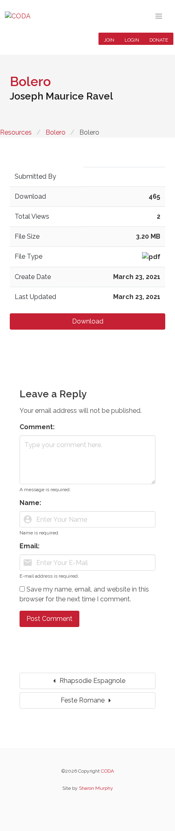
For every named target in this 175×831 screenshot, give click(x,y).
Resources (16, 132)
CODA (107, 771)
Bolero (56, 132)
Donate (158, 40)
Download (87, 321)
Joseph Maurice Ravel (61, 96)
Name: (30, 503)
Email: (29, 546)
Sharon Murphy (96, 788)
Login (132, 40)
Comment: (37, 427)
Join (109, 40)
